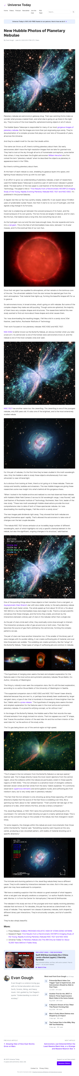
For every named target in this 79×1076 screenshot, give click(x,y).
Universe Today (19, 5)
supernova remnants (22, 789)
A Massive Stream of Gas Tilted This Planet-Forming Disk (61, 1006)
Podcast (18, 10)
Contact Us (34, 1068)
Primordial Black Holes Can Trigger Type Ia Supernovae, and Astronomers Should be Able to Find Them (62, 984)
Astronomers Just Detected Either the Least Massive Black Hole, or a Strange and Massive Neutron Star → (59, 1046)
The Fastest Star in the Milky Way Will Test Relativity (62, 1023)
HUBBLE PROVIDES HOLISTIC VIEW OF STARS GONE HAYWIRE (46, 931)
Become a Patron (64, 1063)
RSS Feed (40, 12)
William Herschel (55, 155)
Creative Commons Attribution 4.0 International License (47, 1072)
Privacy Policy (44, 1068)
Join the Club (33, 12)
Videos (11, 10)
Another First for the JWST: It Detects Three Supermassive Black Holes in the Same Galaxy (61, 996)
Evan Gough (10, 40)
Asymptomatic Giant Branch (15, 605)
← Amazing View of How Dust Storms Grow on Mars (19, 1045)
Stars (37, 40)
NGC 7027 (8, 408)
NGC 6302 (8, 332)
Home (6, 10)
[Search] (73, 12)
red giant (12, 225)
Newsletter (25, 10)
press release (26, 702)
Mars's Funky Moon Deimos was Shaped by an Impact (61, 1015)
